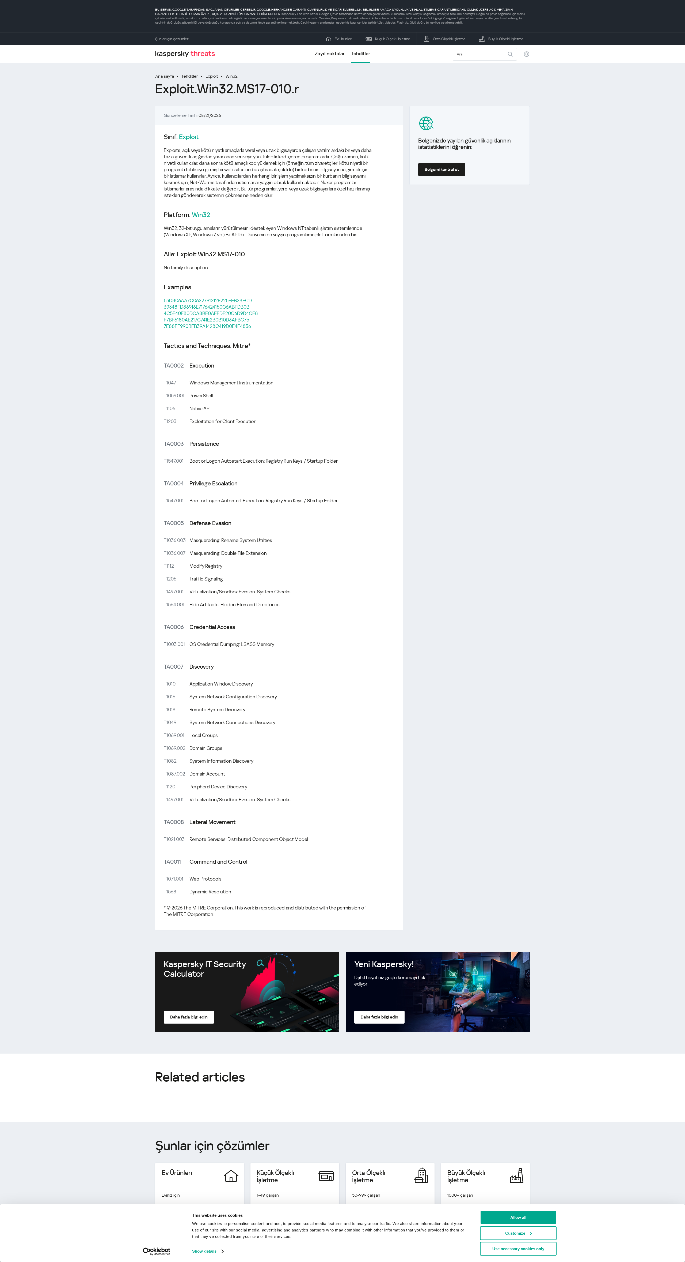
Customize (515, 1233)
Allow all (518, 1217)
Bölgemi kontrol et (442, 169)
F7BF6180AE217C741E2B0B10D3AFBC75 (206, 320)
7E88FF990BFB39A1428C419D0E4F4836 (207, 326)
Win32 (232, 76)
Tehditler (360, 53)
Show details (204, 1251)
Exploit (212, 76)
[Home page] (187, 54)
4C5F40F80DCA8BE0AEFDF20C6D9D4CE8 (211, 313)
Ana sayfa (164, 76)
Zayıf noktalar (330, 53)
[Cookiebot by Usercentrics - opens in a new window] (156, 1252)
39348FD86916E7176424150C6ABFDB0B (206, 307)
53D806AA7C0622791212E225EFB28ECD (208, 300)
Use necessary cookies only (518, 1248)
